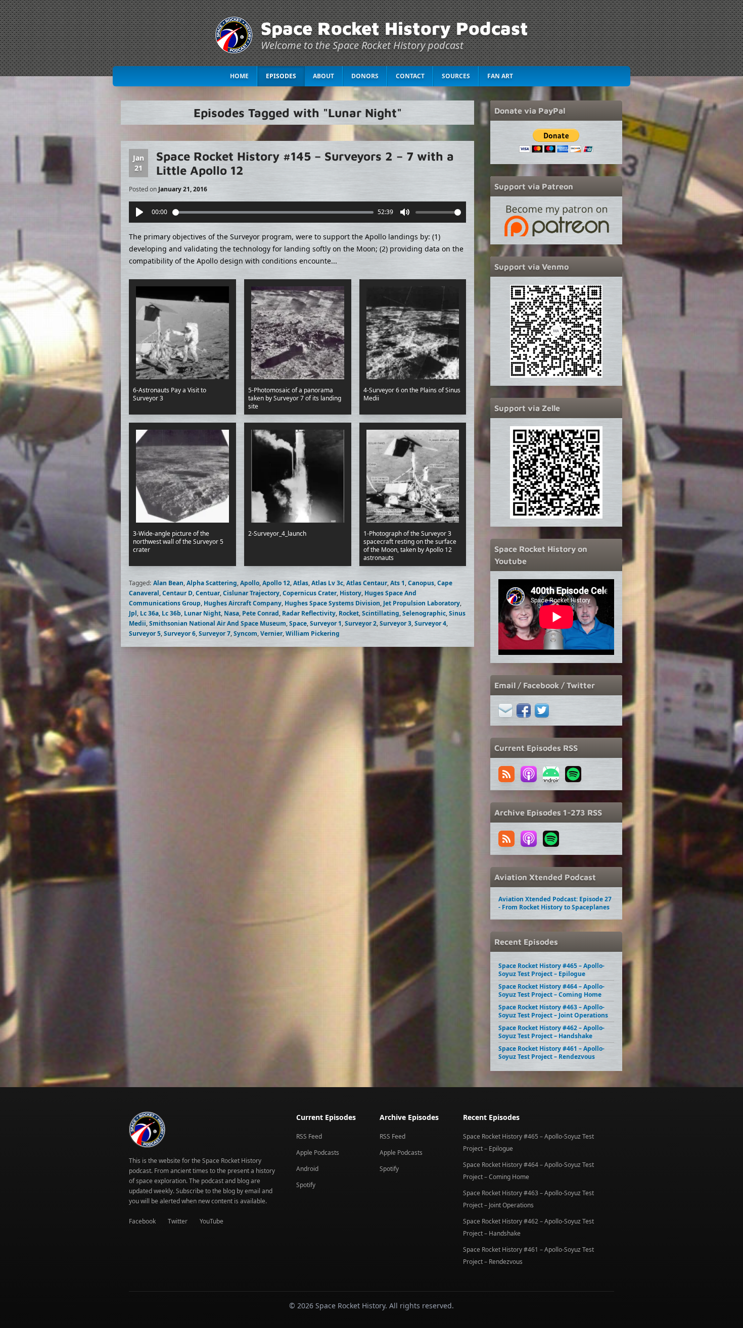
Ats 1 (397, 583)
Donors (365, 76)
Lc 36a (149, 613)
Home (239, 76)
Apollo (249, 583)
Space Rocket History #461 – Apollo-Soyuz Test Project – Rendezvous (551, 1052)
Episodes (281, 76)
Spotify (305, 1185)
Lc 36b (171, 613)
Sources (456, 76)
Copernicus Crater (310, 593)
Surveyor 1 (326, 623)
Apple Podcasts (317, 1152)
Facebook (142, 1221)
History (350, 593)
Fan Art (500, 76)
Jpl (133, 613)
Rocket (349, 613)
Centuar (208, 593)
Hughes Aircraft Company (243, 603)
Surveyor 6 (180, 633)
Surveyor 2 (361, 623)
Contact (410, 76)
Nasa (231, 613)
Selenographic (424, 613)
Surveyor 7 (214, 633)
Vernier (271, 633)
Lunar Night (202, 613)
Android (307, 1168)
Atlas (300, 583)
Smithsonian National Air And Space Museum (217, 623)
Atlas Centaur (366, 583)
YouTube (211, 1221)
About (323, 76)
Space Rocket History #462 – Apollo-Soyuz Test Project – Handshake (551, 1032)
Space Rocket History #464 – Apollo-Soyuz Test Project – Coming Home (551, 990)
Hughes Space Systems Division (332, 603)
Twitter (178, 1221)
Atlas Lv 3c (327, 583)
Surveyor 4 (430, 623)
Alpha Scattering (212, 583)
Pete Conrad (260, 613)
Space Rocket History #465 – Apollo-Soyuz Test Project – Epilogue (551, 969)
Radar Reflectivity (309, 613)
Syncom (245, 633)
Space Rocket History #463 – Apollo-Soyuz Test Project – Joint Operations (553, 1011)
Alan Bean (168, 583)
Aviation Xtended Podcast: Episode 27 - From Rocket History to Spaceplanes (555, 903)
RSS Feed (309, 1136)
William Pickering (313, 633)
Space (298, 623)
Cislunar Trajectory (251, 593)
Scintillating (380, 613)
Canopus (421, 583)
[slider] (273, 212)
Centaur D (177, 593)
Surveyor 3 (395, 623)
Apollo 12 (276, 583)
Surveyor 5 (145, 633)
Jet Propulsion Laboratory (421, 603)
